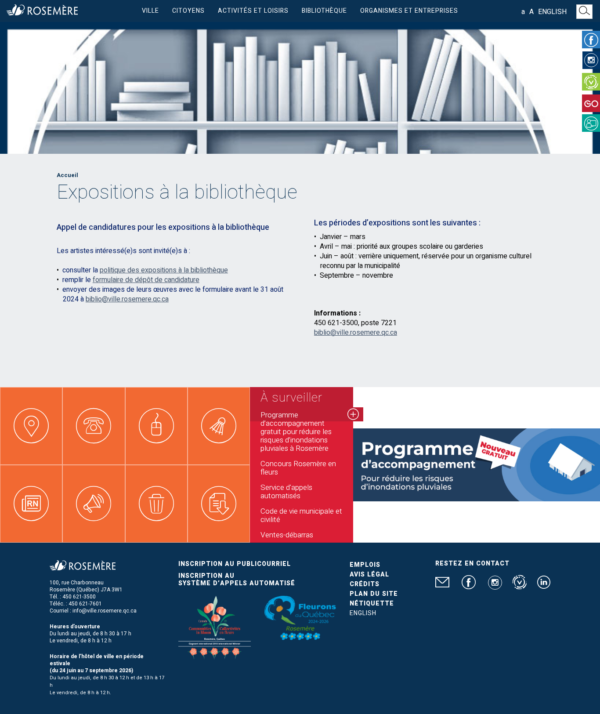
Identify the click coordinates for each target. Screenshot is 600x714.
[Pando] (591, 123)
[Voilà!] (591, 82)
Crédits (365, 584)
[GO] (591, 103)
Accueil (67, 175)
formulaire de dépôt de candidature (146, 280)
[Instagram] (591, 60)
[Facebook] (591, 39)
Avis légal (369, 574)
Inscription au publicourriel (234, 564)
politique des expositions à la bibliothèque (164, 270)
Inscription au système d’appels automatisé (236, 579)
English (552, 12)
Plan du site (374, 593)
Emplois (365, 564)
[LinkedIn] (543, 586)
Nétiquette (372, 603)
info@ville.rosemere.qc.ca (104, 611)
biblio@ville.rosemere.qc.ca (127, 299)
